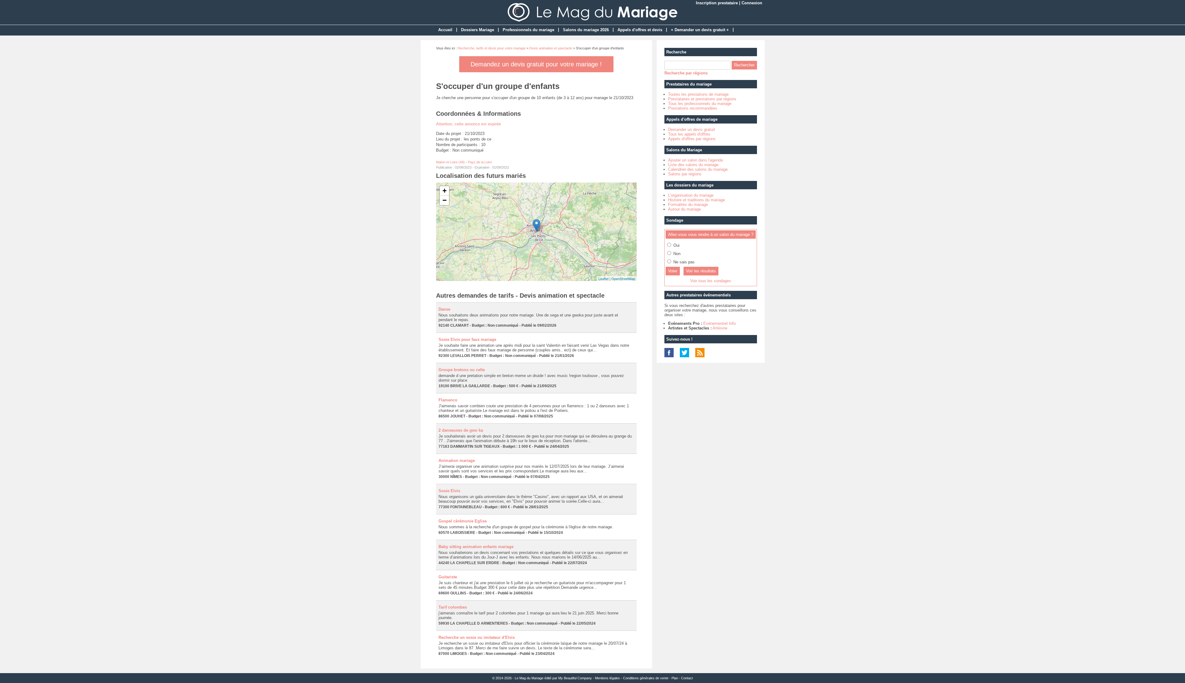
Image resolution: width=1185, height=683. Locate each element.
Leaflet (603, 278)
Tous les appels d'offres (689, 134)
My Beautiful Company (575, 678)
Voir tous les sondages (710, 281)
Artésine (720, 328)
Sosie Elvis (449, 490)
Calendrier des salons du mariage (698, 169)
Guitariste (448, 577)
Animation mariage (457, 460)
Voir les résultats (701, 271)
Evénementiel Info (719, 323)
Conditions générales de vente (645, 678)
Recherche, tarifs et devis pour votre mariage (492, 48)
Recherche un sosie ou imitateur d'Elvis (477, 637)
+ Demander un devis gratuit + (700, 29)
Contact (687, 678)
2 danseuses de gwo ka (461, 430)
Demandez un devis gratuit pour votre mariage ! (536, 64)
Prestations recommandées (692, 108)
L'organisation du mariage (690, 195)
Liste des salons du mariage (693, 164)
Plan (675, 678)
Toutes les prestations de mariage (698, 94)
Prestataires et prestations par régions (702, 99)
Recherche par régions (686, 73)
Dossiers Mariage (477, 29)
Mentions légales (607, 678)
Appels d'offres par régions (692, 138)
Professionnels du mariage (528, 29)
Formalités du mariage (688, 204)
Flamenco (448, 400)
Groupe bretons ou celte (462, 369)
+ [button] (445, 191)
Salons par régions (684, 174)
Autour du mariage (684, 209)
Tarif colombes (453, 607)
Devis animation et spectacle (550, 48)
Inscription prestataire (717, 3)
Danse (444, 309)
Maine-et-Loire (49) (450, 162)
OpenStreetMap (623, 278)
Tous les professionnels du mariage (699, 103)
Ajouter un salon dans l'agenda (695, 160)
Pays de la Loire (480, 162)
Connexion (752, 3)
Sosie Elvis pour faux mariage (467, 339)
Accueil (445, 29)
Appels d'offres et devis (639, 29)
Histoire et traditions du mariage (696, 200)
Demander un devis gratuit (691, 129)
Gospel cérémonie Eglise (463, 521)
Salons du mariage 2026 (586, 29)
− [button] (445, 200)
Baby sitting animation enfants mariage (476, 546)
